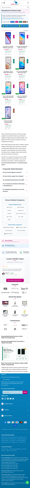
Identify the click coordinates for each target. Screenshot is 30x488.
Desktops (13, 484)
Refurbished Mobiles (22, 460)
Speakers (9, 483)
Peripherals (3, 484)
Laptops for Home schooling (17, 479)
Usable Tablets (4, 472)
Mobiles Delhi (13, 438)
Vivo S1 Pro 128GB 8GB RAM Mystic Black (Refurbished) (22, 97)
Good (17, 21)
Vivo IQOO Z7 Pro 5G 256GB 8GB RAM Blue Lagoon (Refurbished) (8, 72)
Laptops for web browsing (6, 479)
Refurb (20, 21)
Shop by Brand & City (13, 437)
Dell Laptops (22, 474)
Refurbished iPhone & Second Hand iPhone (19, 457)
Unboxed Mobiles (14, 460)
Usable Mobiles (4, 462)
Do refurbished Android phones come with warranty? (13, 190)
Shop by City (4, 437)
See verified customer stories (14, 280)
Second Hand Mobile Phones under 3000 (9, 468)
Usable (24, 21)
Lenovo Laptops (4, 476)
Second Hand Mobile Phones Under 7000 (9, 463)
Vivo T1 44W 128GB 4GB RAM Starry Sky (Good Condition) (8, 97)
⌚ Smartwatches (8, 230)
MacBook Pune (15, 442)
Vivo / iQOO (20, 216)
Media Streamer (15, 483)
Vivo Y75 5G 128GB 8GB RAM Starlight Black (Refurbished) (22, 72)
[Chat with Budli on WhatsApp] (27, 482)
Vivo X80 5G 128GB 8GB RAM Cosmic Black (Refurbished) (21, 47)
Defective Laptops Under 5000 (7, 480)
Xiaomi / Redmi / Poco (20, 213)
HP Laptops (10, 476)
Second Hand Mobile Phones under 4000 (9, 466)
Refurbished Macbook (15, 474)
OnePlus (9, 210)
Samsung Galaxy (20, 207)
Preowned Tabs (10, 472)
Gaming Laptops (17, 477)
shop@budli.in (5, 385)
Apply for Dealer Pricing (11, 450)
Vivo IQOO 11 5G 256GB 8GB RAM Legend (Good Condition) (8, 47)
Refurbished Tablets (19, 470)
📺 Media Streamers (8, 233)
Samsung (3, 459)
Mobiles (6, 459)
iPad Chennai (22, 442)
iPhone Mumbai (4, 440)
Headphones (8, 484)
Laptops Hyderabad (5, 442)
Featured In (15, 284)
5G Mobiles (9, 460)
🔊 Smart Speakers (21, 230)
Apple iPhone (9, 207)
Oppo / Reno (9, 216)
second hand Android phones (8, 162)
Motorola (9, 213)
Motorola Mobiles (11, 459)
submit (25, 392)
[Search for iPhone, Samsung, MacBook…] (27, 7)
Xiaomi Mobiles (19, 459)
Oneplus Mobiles (25, 459)
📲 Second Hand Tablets (21, 227)
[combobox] (15, 7)
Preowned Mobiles (11, 462)
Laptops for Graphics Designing (7, 477)
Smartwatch (20, 483)
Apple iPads (12, 470)
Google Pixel (20, 210)
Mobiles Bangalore (22, 438)
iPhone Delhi (12, 440)
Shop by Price (22, 437)
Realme (9, 219)
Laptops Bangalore (21, 440)
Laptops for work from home (18, 476)
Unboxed (12, 21)
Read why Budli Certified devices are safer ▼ (13, 18)
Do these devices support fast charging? (13, 176)
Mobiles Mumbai (5, 438)
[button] (2, 2)
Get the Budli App (6, 379)
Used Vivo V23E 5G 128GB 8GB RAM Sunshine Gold (8, 121)
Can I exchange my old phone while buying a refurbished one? (13, 184)
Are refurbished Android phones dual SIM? (13, 180)
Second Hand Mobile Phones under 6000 (9, 465)
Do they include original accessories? (12, 172)
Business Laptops (24, 477)
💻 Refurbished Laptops (8, 227)
